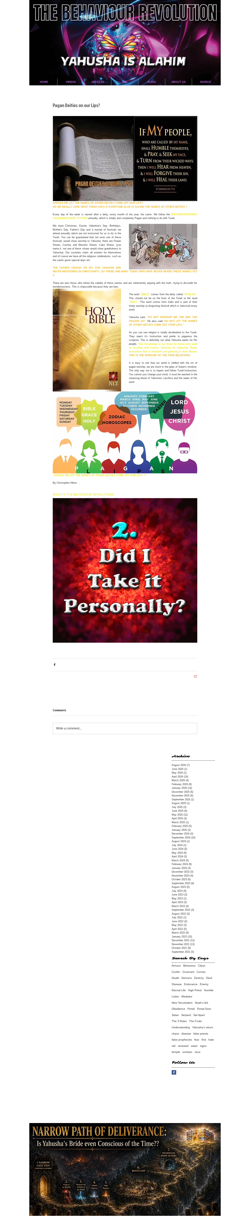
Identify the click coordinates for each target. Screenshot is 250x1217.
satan (194, 1045)
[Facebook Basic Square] (174, 1072)
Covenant (188, 971)
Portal (191, 1008)
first (204, 1039)
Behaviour (189, 965)
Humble (208, 990)
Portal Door (204, 1008)
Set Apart (199, 1015)
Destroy (199, 977)
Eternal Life (179, 990)
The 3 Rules (179, 1021)
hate (211, 1039)
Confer (176, 971)
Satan (175, 1015)
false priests (200, 1033)
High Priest (195, 990)
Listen (175, 996)
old (173, 1045)
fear (196, 1039)
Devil (209, 977)
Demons (186, 977)
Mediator (186, 996)
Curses (201, 971)
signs (203, 1045)
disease (186, 1033)
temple (176, 1051)
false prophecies (182, 1039)
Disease (177, 984)
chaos (175, 1033)
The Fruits (195, 1021)
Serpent (186, 1015)
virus (197, 1051)
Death (175, 977)
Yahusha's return (202, 1027)
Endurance (190, 984)
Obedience (178, 1008)
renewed (183, 1045)
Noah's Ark (201, 1002)
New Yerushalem (182, 1002)
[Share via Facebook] (54, 665)
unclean (187, 1051)
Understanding (181, 1027)
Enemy (204, 984)
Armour (176, 965)
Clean (201, 965)
